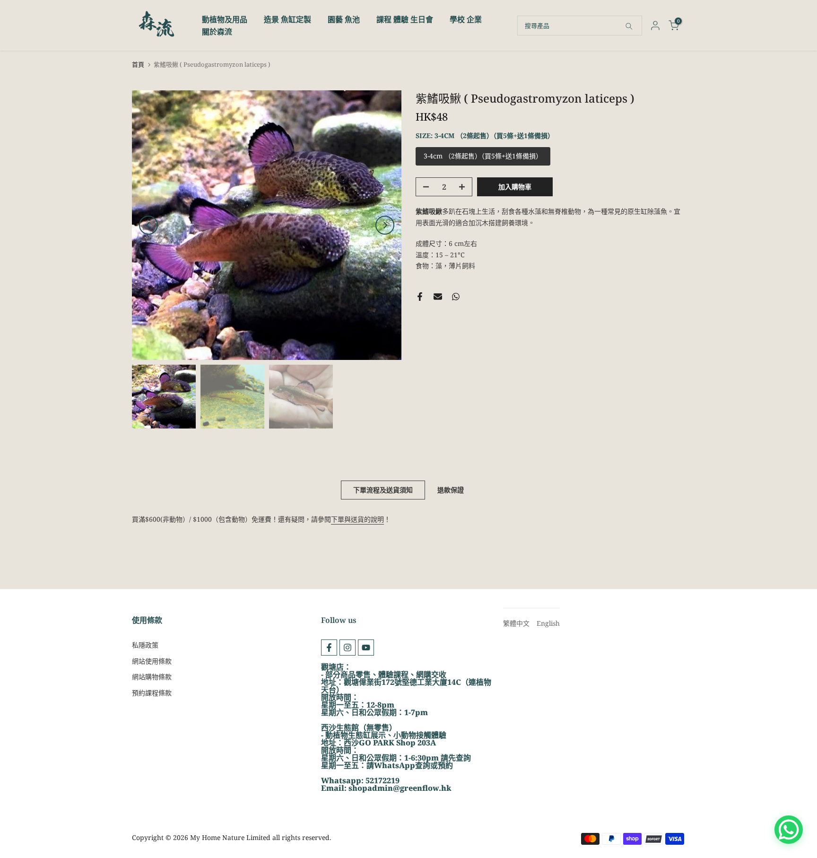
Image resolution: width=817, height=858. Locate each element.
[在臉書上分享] (420, 296)
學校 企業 (466, 19)
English (548, 623)
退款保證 (450, 489)
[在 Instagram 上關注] (347, 647)
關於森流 (217, 31)
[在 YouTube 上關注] (366, 647)
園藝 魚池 (344, 19)
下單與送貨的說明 (357, 519)
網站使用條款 (152, 661)
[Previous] (148, 225)
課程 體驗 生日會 (404, 19)
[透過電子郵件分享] (438, 296)
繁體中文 (516, 623)
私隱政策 (145, 644)
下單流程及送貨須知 (383, 489)
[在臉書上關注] (329, 647)
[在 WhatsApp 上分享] (456, 296)
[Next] (384, 225)
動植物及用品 (224, 19)
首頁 (138, 64)
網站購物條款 (152, 676)
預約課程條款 (152, 692)
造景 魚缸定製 (287, 19)
